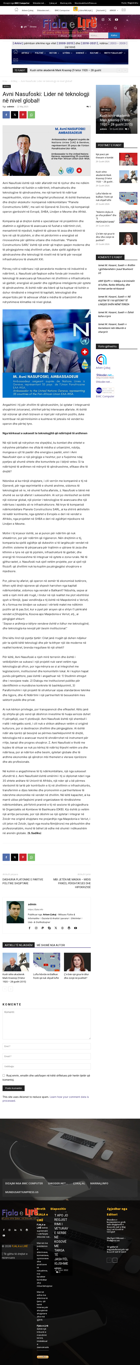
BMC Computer (105, 396)
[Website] (64, 928)
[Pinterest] (23, 114)
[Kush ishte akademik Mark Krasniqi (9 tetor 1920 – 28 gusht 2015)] (16, 962)
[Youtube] (116, 19)
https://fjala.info (35, 909)
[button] (115, 27)
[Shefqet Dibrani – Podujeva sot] (135, 1239)
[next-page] (10, 989)
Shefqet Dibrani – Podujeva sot (116, 1239)
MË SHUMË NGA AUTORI (51, 945)
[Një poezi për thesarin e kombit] (128, 159)
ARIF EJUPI (104, 281)
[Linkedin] (15, 1230)
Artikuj (14, 81)
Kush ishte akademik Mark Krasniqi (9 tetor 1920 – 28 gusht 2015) (14, 978)
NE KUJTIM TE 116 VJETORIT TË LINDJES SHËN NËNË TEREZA (114, 300)
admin (10, 106)
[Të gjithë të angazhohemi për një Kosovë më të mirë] (135, 1248)
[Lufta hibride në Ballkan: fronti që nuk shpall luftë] (46, 962)
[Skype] (51, 928)
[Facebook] (96, 19)
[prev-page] (5, 989)
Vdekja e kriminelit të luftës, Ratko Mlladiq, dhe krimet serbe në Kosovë (116, 284)
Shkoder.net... (44, 1236)
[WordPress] (70, 928)
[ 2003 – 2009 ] (117, 43)
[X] (109, 19)
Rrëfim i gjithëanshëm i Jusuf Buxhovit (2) (116, 269)
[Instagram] (102, 19)
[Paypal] (44, 928)
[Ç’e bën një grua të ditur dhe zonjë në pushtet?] (77, 962)
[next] (125, 70)
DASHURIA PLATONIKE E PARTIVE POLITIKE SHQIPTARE (23, 881)
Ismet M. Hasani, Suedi (111, 265)
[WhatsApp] (31, 114)
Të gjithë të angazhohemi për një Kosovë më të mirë (118, 1249)
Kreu (5, 81)
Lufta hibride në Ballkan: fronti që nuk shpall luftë (59, 70)
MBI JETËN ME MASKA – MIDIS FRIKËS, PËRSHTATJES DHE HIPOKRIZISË (72, 883)
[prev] (119, 70)
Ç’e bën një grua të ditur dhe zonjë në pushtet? (105, 237)
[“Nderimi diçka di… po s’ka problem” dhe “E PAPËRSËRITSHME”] (128, 216)
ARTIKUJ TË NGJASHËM (18, 945)
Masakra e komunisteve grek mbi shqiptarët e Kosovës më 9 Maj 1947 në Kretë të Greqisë (116, 1225)
